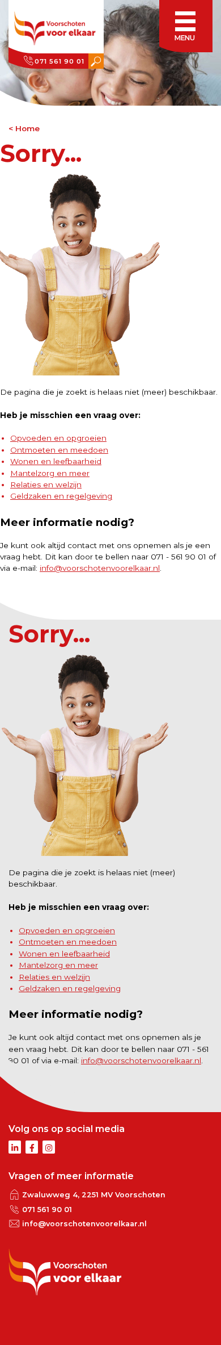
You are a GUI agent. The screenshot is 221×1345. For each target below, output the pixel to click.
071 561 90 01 (59, 61)
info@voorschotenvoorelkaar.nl (100, 568)
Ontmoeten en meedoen (59, 449)
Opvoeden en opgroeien (58, 437)
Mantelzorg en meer (50, 473)
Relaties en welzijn (46, 484)
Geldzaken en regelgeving (61, 495)
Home (27, 128)
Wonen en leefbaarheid (55, 461)
